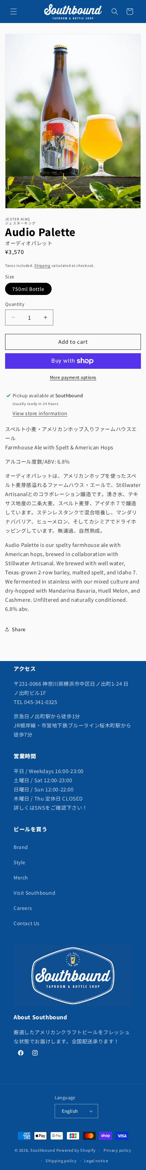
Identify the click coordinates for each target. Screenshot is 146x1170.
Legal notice (96, 1160)
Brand (21, 847)
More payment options (73, 377)
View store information (40, 413)
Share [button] (19, 629)
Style (19, 862)
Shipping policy (61, 1160)
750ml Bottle (28, 288)
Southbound (42, 1150)
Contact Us (27, 923)
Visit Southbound (35, 892)
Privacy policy (117, 1150)
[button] (13, 11)
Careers (23, 908)
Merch (21, 877)
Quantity (14, 304)
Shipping (42, 265)
